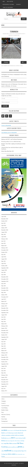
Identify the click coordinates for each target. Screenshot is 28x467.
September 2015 (4, 337)
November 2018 (4, 290)
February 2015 (4, 352)
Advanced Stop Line (10, 430)
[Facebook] (6, 115)
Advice (2, 399)
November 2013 (4, 382)
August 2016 (4, 315)
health (24, 438)
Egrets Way (9, 438)
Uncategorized (4, 421)
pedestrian (10, 447)
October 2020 (4, 265)
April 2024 (3, 236)
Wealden (3, 456)
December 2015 (4, 330)
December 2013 (4, 379)
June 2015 (3, 344)
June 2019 (3, 283)
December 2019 (4, 277)
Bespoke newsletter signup (8, 4)
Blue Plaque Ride (23, 430)
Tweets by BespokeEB (6, 125)
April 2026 (3, 216)
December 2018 (4, 288)
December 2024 (4, 230)
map (5, 443)
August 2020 (4, 270)
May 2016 (3, 321)
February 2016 (4, 326)
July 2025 (3, 223)
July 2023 (3, 241)
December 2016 (4, 308)
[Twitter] (2, 115)
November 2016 (4, 310)
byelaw (3, 433)
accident (4, 430)
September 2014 (4, 364)
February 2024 (4, 239)
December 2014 (4, 357)
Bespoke (17, 430)
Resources (18, 4)
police (13, 447)
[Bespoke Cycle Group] (14, 14)
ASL (15, 430)
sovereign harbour (17, 451)
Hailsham (20, 438)
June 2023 (3, 243)
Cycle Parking (4, 407)
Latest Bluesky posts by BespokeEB (9, 132)
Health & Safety (4, 410)
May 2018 (3, 292)
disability (22, 435)
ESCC (13, 438)
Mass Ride (9, 443)
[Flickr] (10, 115)
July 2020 (3, 272)
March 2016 (3, 323)
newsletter (14, 443)
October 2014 (4, 361)
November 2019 (4, 279)
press (16, 447)
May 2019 (3, 285)
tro (16, 454)
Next (23, 62)
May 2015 (3, 346)
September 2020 (4, 268)
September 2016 (4, 312)
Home (4, 1)
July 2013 (3, 388)
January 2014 (4, 377)
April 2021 (3, 263)
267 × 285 (15, 33)
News (2, 412)
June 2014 (3, 370)
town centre (12, 454)
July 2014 (3, 368)
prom (20, 446)
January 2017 (4, 306)
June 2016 (3, 319)
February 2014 (4, 375)
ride (23, 447)
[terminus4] (11, 48)
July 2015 (3, 341)
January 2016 (4, 328)
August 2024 (4, 232)
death (18, 435)
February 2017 (4, 303)
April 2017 (3, 299)
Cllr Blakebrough (10, 433)
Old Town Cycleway (5, 414)
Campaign (3, 401)
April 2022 (3, 256)
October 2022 (4, 252)
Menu (2, 25)
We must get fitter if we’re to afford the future (11, 141)
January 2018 (4, 294)
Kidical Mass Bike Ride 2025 (7, 151)
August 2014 (4, 366)
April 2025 (3, 225)
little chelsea (17, 440)
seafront (7, 450)
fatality (16, 438)
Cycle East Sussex (5, 405)
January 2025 (4, 227)
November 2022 (4, 250)
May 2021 (3, 261)
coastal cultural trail (18, 433)
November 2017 (4, 297)
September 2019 (4, 281)
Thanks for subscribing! (8, 7)
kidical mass (7, 440)
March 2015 (3, 350)
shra (12, 451)
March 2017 (3, 301)
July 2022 (3, 254)
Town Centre (4, 419)
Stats (6, 454)
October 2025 (4, 221)
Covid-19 (3, 403)
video (23, 454)
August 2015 (4, 339)
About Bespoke (10, 1)
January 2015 (4, 355)
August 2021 (4, 259)
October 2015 (4, 335)
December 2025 (4, 218)
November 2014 (4, 359)
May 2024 (3, 234)
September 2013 (4, 384)
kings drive (12, 440)
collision (3, 435)
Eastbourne (4, 438)
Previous (5, 62)
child (6, 432)
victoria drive (19, 454)
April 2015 (3, 348)
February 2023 (4, 248)
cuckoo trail (14, 435)
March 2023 (3, 245)
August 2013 (4, 386)
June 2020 (3, 274)
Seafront (3, 416)
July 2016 (3, 317)
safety (2, 451)
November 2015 (4, 332)
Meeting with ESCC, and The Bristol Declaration (11, 139)
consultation (8, 435)
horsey (3, 440)
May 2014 (3, 373)
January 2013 (4, 390)
